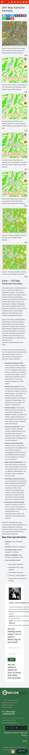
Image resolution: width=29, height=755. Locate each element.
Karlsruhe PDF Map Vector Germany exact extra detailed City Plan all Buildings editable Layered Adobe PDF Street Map (14, 201)
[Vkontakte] (25, 728)
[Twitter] (14, 2)
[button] (22, 751)
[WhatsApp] (9, 2)
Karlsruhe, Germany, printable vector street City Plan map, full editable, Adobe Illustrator (14, 238)
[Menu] (2, 2)
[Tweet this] (12, 15)
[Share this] (8, 15)
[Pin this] (20, 15)
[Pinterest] (21, 728)
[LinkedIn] (20, 2)
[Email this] (4, 15)
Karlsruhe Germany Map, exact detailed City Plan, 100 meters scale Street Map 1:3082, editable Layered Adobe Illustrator (14, 87)
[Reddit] (26, 2)
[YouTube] (23, 2)
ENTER (25, 741)
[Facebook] (11, 2)
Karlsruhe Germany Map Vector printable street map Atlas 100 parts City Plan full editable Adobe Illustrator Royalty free (13, 51)
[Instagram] (17, 2)
